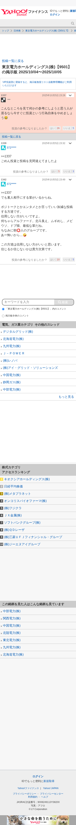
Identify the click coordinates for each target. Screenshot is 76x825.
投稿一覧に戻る (13, 61)
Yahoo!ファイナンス (28, 788)
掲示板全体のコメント (17, 315)
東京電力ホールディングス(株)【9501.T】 (47, 30)
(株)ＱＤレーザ (14, 529)
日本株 (17, 30)
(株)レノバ (10, 360)
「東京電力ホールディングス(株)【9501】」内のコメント (35, 308)
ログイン (55, 14)
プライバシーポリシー (24, 793)
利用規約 (32, 796)
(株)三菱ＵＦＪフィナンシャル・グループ (33, 537)
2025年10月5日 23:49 (53, 179)
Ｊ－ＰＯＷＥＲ (14, 353)
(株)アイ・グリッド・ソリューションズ (30, 367)
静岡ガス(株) (11, 382)
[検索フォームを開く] (72, 23)
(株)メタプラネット (17, 493)
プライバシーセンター (51, 793)
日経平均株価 (13, 486)
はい (55, 128)
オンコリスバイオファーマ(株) (25, 501)
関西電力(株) (11, 618)
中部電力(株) (11, 389)
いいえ (69, 128)
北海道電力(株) (13, 338)
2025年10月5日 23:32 (53, 143)
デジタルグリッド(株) (18, 331)
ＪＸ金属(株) (13, 515)
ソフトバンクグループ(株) (22, 522)
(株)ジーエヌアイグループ (22, 544)
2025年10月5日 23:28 (53, 95)
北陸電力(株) (11, 632)
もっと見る (66, 396)
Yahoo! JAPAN (50, 788)
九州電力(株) (11, 346)
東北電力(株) (11, 640)
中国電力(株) (11, 375)
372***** (11, 147)
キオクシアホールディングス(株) (27, 479)
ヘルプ (44, 796)
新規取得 (48, 781)
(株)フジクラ (13, 508)
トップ (5, 30)
